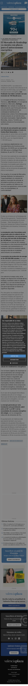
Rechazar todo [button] (14, 359)
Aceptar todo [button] (14, 356)
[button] (14, 363)
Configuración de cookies (14, 350)
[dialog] (14, 342)
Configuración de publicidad (19, 347)
